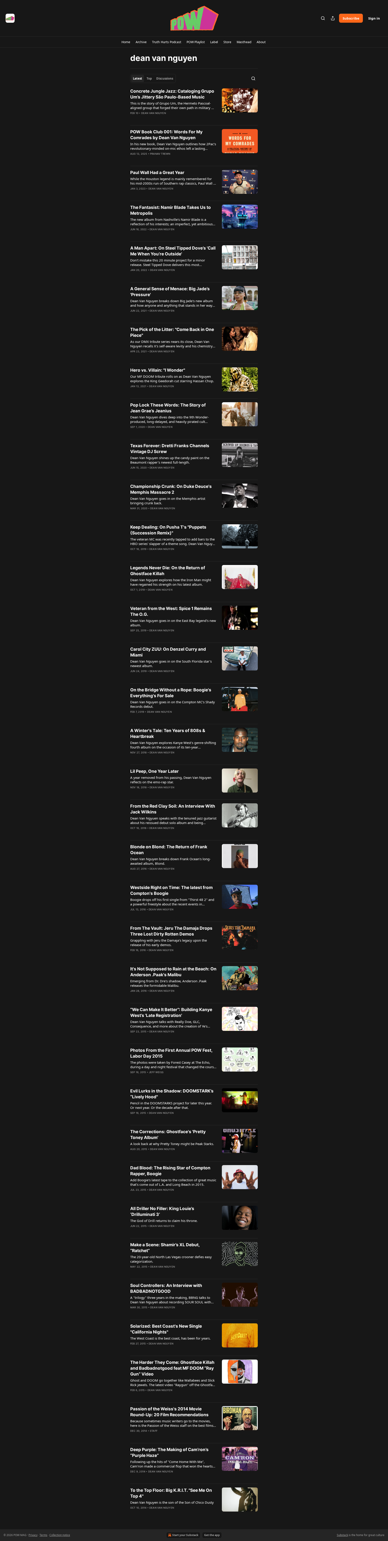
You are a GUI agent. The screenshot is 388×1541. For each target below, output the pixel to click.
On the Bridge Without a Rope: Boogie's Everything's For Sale (170, 692)
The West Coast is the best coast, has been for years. (170, 1338)
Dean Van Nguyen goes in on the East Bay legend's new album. (173, 622)
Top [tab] (149, 78)
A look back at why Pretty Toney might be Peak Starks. (172, 1143)
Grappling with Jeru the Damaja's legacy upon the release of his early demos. (168, 942)
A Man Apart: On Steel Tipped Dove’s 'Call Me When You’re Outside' (173, 251)
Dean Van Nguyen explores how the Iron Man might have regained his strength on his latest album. (170, 582)
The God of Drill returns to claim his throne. (164, 1220)
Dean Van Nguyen (153, 113)
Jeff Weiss (156, 1072)
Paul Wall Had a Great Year (157, 172)
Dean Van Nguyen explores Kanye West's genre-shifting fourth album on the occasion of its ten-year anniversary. (173, 744)
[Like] (133, 119)
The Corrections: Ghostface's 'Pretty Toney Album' (168, 1134)
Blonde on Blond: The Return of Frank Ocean (168, 849)
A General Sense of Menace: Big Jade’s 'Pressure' (170, 291)
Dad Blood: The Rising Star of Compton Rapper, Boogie (170, 1170)
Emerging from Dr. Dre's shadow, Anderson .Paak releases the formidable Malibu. (168, 983)
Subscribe (351, 18)
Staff (153, 1430)
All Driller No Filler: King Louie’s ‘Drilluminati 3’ (162, 1211)
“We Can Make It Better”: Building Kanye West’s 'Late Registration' (171, 1012)
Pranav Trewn (160, 153)
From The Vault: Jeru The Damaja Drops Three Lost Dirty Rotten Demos (171, 931)
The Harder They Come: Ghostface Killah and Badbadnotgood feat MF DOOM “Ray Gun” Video (172, 1368)
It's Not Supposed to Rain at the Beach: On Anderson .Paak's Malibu (173, 971)
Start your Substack (185, 1535)
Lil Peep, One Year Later (154, 771)
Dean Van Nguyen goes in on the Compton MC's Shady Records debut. (172, 704)
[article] (194, 105)
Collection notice (59, 1535)
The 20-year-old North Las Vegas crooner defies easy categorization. (171, 1259)
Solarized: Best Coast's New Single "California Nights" (166, 1329)
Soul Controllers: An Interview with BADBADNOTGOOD (166, 1288)
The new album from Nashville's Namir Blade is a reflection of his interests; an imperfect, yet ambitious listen (171, 221)
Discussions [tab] (164, 78)
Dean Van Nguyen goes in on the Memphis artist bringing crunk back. (167, 500)
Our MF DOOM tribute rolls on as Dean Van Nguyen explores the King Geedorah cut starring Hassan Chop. (172, 378)
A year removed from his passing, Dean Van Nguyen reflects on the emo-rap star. (170, 779)
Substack (342, 1535)
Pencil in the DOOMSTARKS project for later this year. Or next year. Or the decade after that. (171, 1105)
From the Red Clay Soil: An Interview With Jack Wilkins (172, 809)
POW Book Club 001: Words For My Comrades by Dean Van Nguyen (166, 134)
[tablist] (153, 78)
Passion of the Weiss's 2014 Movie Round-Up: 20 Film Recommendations (169, 1411)
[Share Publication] (332, 18)
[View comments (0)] (160, 119)
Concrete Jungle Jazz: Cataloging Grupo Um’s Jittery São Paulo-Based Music (172, 94)
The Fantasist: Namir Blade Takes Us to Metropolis (170, 210)
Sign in (374, 18)
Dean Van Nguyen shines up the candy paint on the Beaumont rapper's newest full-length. (169, 460)
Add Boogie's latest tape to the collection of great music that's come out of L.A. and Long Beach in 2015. (173, 1182)
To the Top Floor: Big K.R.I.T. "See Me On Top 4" (171, 1493)
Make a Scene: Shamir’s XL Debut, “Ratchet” (165, 1247)
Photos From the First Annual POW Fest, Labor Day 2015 (171, 1053)
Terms (43, 1535)
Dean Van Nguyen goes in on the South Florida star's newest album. (171, 663)
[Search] (322, 18)
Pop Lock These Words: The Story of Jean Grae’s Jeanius (168, 407)
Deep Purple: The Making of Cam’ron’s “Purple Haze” (169, 1452)
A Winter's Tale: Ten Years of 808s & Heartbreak (167, 733)
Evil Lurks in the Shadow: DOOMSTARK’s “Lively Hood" (172, 1093)
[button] (126, 42)
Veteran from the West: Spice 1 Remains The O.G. (171, 611)
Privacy (33, 1535)
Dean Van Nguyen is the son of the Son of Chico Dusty (172, 1502)
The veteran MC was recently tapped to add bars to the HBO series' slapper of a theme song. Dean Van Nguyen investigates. (173, 541)
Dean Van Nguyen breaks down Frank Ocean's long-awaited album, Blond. (170, 861)
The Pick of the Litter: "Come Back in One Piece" (172, 332)
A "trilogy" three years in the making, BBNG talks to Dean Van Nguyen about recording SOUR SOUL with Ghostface (170, 1299)
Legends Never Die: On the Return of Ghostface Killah (167, 570)
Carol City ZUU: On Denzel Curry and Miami (168, 652)
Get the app (212, 1535)
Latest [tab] (137, 78)
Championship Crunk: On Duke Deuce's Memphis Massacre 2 (171, 489)
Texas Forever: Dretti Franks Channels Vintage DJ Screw (169, 448)
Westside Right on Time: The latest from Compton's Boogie (171, 890)
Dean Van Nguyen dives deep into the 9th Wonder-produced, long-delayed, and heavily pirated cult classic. (169, 419)
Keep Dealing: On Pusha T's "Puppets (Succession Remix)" (168, 530)
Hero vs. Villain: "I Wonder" (157, 370)
